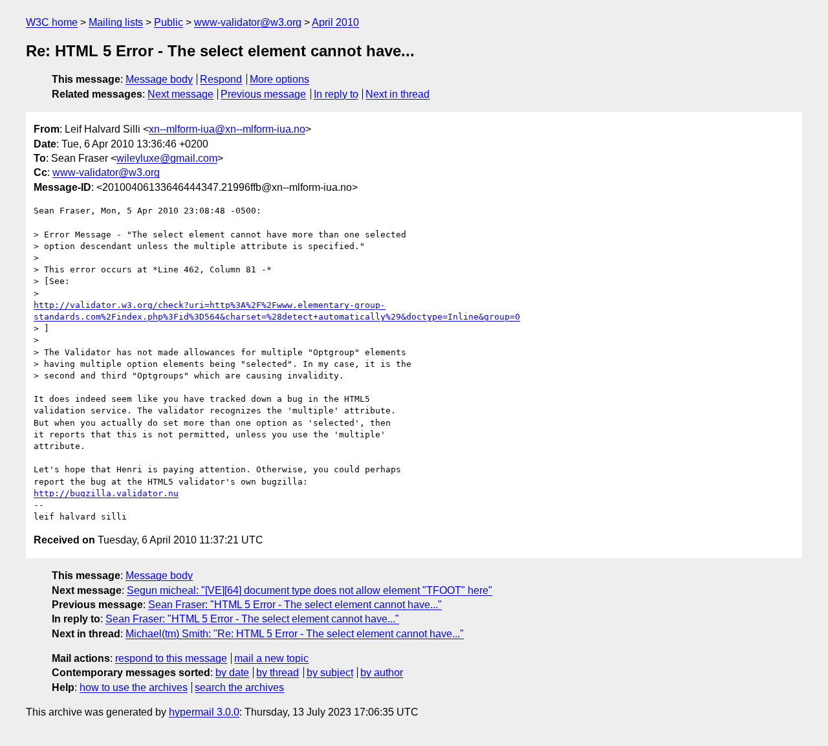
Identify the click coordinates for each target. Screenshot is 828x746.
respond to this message (171, 658)
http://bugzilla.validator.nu (106, 493)
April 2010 (335, 22)
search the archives (239, 687)
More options (279, 79)
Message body (159, 79)
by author (381, 672)
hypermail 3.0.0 (204, 712)
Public (168, 22)
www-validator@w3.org (247, 22)
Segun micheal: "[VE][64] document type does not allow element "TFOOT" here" (309, 590)
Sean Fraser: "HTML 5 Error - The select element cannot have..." (295, 604)
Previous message (263, 94)
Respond (221, 79)
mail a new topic (271, 658)
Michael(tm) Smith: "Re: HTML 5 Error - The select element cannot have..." (294, 633)
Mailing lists (116, 22)
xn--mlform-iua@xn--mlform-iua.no (227, 129)
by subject (330, 672)
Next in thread (397, 94)
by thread (277, 672)
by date (232, 672)
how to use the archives (134, 687)
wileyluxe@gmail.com (166, 158)
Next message (180, 94)
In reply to (336, 94)
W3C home (52, 22)
